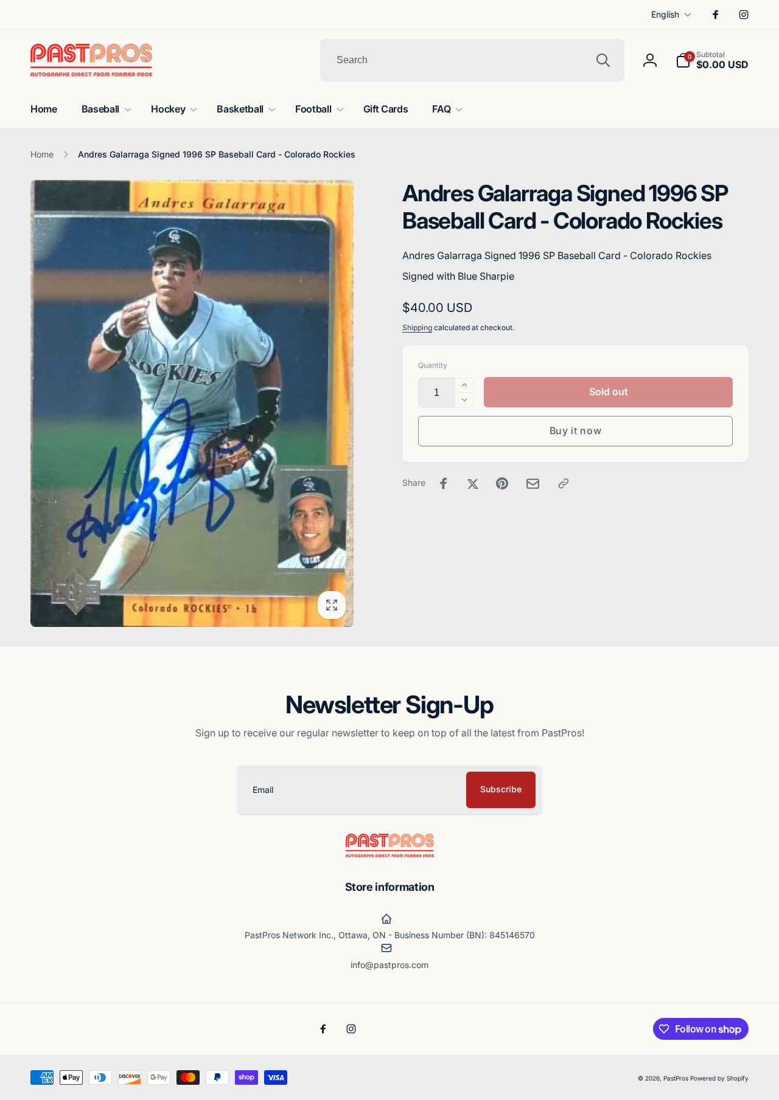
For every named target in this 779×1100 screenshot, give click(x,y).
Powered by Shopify (719, 1078)
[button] (712, 60)
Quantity (432, 365)
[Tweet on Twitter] (473, 483)
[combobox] (472, 60)
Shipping (417, 327)
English (665, 14)
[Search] (603, 60)
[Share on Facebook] (444, 483)
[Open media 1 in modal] (192, 403)
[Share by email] (532, 483)
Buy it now (576, 430)
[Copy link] (563, 483)
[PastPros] (390, 854)
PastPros (675, 1078)
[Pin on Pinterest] (502, 483)
